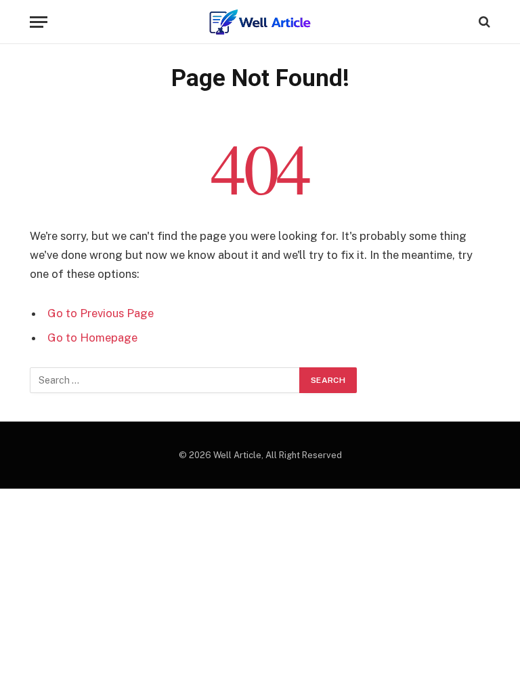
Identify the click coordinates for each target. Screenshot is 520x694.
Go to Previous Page (100, 313)
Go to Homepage (92, 337)
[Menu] (38, 22)
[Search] (483, 22)
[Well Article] (260, 22)
